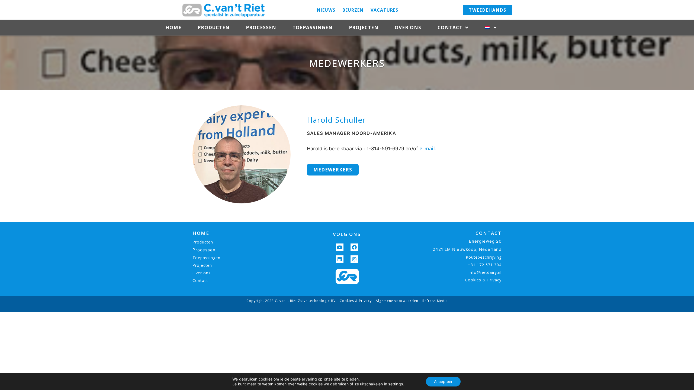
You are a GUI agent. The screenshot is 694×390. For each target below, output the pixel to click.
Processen (261, 27)
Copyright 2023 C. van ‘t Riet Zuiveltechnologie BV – (293, 300)
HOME (200, 233)
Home (173, 27)
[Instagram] (354, 259)
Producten (214, 27)
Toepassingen (313, 27)
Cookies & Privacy (483, 279)
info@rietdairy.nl (485, 272)
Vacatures (384, 10)
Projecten (363, 27)
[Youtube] (340, 247)
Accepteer (443, 381)
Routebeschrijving (484, 257)
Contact (450, 27)
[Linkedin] (340, 259)
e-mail (427, 148)
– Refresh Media (433, 300)
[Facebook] (354, 247)
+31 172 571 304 (485, 264)
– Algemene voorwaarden (395, 300)
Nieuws (326, 10)
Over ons (408, 27)
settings (395, 384)
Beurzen (353, 10)
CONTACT (488, 233)
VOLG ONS (347, 234)
